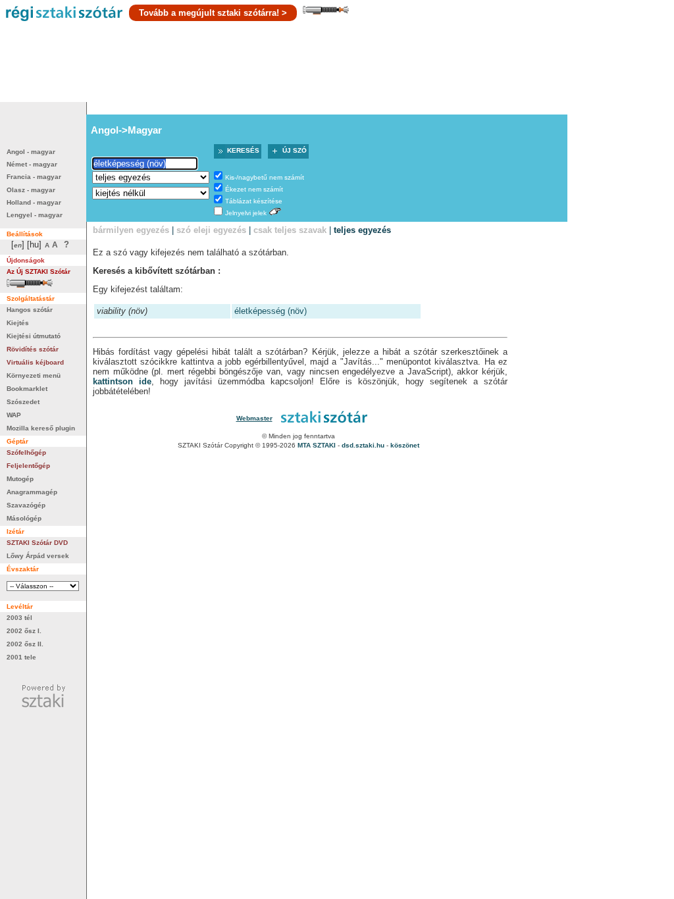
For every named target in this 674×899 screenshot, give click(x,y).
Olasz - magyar (31, 189)
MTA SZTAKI (317, 445)
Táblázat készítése (253, 201)
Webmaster (254, 418)
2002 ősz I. (24, 630)
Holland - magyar (34, 202)
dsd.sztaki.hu (363, 445)
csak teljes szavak (289, 230)
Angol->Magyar (126, 130)
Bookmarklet (27, 388)
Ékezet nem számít (254, 189)
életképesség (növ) (270, 311)
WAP (14, 415)
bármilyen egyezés (131, 230)
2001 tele (21, 657)
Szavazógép (26, 505)
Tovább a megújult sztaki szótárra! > (213, 13)
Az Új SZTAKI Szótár (38, 271)
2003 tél (19, 617)
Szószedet (23, 401)
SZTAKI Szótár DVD (37, 542)
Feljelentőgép (28, 465)
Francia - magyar (34, 176)
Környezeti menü (34, 375)
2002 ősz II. (25, 644)
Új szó (294, 150)
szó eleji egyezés (211, 230)
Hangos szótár (30, 309)
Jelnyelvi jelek (246, 213)
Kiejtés (18, 322)
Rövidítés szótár (33, 349)
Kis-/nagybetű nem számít (264, 177)
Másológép (24, 518)
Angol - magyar (31, 151)
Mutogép (20, 478)
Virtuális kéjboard (35, 362)
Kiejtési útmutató (34, 336)
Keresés (243, 150)
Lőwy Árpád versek (38, 555)
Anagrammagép (32, 492)
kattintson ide (122, 381)
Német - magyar (32, 164)
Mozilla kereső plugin (41, 428)
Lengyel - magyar (35, 214)
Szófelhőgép (26, 452)
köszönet (404, 445)
